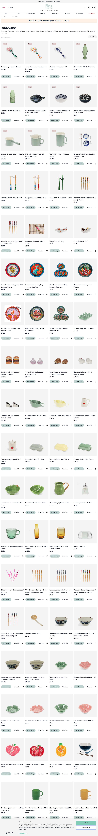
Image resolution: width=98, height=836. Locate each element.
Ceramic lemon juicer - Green (35, 415)
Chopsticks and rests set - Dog (35, 198)
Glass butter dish (79, 546)
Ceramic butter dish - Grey (34, 459)
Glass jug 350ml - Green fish (10, 110)
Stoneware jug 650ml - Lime (59, 503)
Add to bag (6, 76)
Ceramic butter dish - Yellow (59, 459)
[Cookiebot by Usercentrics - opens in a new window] (9, 833)
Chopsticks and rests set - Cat (11, 198)
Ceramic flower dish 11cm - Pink (36, 721)
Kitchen (13, 16)
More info (16, 76)
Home (2, 16)
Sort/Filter (92, 37)
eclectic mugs (63, 31)
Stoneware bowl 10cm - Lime (35, 503)
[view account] (89, 7)
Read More (4, 33)
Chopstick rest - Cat (81, 241)
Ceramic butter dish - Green (83, 459)
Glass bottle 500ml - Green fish (84, 67)
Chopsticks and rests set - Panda (61, 198)
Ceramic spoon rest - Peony (11, 67)
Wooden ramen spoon (33, 633)
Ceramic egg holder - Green (84, 328)
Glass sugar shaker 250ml (82, 503)
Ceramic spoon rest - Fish (58, 67)
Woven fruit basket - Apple (34, 764)
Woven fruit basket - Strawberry (12, 764)
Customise (85, 827)
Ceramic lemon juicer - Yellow (60, 415)
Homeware (7, 16)
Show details (22, 833)
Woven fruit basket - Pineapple (60, 764)
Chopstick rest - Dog (57, 241)
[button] (10, 7)
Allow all (86, 822)
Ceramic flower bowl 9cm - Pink (85, 677)
